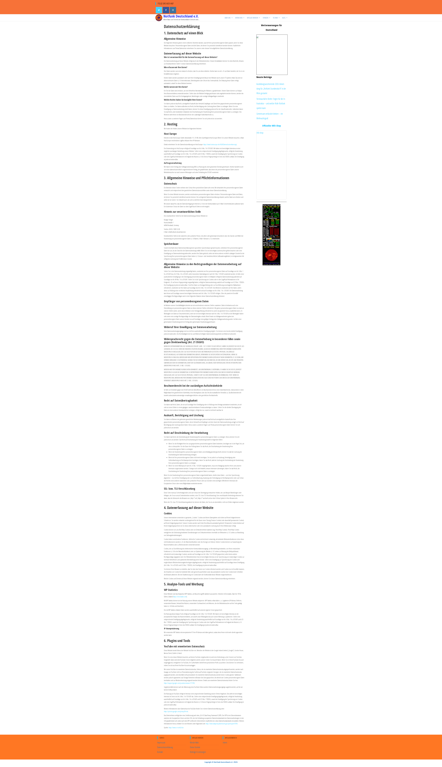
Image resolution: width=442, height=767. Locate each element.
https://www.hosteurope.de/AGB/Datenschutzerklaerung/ (220, 144)
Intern (225, 742)
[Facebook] (166, 10)
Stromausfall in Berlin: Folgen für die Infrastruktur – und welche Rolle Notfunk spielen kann (271, 103)
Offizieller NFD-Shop (271, 125)
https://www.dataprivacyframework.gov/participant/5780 (221, 723)
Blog (283, 18)
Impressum (161, 742)
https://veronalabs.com (179, 596)
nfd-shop (260, 132)
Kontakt (160, 752)
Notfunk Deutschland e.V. (181, 16)
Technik (275, 18)
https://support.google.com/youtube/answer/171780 (179, 683)
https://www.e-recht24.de (176, 727)
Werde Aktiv (194, 742)
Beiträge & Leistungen (198, 752)
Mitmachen (238, 18)
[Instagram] (173, 10)
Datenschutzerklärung (165, 747)
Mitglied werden (252, 18)
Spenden (265, 18)
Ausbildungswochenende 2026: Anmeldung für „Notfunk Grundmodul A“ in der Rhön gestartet (271, 88)
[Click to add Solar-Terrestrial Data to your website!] (271, 234)
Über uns (228, 18)
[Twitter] (159, 10)
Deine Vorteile (195, 747)
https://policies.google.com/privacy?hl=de (176, 711)
